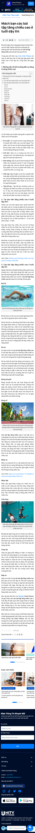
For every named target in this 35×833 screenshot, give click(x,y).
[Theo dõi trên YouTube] (19, 791)
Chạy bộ (6, 98)
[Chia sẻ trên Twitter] (17, 634)
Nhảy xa (6, 93)
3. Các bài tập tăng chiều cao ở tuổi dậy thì (15, 83)
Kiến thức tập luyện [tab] (11, 15)
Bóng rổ (6, 91)
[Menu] (2, 10)
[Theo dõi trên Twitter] (14, 791)
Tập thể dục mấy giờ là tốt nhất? (11, 657)
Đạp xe (6, 100)
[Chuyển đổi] (31, 757)
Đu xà (6, 87)
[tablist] (17, 15)
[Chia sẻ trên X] (15, 634)
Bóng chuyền (8, 89)
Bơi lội (6, 85)
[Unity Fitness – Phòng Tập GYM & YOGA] (8, 9)
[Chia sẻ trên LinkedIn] (19, 634)
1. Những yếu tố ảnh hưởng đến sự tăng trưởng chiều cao (16, 77)
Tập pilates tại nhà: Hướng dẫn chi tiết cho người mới (13, 692)
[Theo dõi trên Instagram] (4, 791)
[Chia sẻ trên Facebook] (13, 634)
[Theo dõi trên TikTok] (9, 791)
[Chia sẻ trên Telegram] (21, 634)
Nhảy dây (7, 94)
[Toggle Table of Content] (30, 73)
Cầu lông (7, 96)
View (31, 4)
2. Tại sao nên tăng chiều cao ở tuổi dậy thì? (16, 81)
